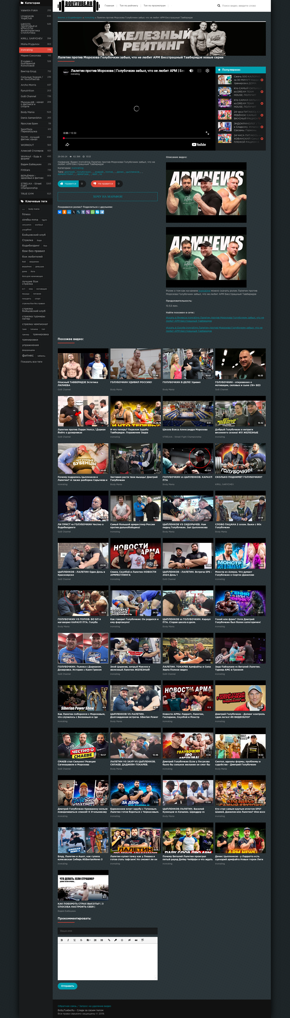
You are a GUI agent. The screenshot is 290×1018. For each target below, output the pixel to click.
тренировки (30, 340)
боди (39, 240)
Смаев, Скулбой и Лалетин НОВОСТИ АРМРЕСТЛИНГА (133, 573)
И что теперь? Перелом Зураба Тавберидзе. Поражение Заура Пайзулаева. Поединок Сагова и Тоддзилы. (130, 431)
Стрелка (27, 240)
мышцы (25, 294)
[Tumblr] (83, 212)
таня (24, 329)
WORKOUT (27, 145)
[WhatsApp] (93, 212)
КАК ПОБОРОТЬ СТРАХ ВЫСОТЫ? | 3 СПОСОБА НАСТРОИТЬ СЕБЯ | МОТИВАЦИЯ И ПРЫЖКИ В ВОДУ (81, 905)
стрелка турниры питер (33, 317)
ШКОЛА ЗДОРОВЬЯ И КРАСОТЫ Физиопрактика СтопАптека (30, 28)
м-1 (23, 289)
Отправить (67, 986)
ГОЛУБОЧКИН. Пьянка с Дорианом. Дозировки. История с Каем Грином (80, 668)
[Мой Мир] (69, 212)
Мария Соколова (31, 56)
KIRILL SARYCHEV (32, 39)
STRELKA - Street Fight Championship (31, 186)
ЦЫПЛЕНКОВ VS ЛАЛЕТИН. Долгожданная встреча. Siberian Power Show (134, 716)
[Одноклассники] (64, 212)
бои (45, 246)
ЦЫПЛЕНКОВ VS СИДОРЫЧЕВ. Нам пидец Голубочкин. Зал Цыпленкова (185, 526)
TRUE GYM (27, 194)
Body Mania (27, 112)
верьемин (34, 262)
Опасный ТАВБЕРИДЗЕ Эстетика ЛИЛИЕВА (78, 383)
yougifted (26, 230)
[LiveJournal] (79, 212)
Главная (109, 6)
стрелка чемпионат (35, 324)
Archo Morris (28, 85)
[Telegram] (102, 212)
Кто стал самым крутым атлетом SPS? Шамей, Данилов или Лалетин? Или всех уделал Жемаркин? (240, 811)
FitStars (25, 170)
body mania (34, 209)
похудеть (26, 299)
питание (37, 294)
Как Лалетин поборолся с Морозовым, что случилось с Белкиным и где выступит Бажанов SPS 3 (81, 716)
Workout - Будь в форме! (31, 158)
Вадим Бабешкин (31, 164)
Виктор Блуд (28, 71)
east (94, 174)
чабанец (41, 356)
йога (33, 271)
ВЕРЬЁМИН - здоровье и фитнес (32, 177)
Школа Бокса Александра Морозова (185, 430)
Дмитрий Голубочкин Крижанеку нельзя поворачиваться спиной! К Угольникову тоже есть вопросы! (83, 811)
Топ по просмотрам (154, 6)
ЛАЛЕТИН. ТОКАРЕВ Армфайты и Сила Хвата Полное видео (187, 668)
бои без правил (33, 251)
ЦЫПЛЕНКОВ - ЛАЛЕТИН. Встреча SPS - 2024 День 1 (187, 573)
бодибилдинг (31, 246)
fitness (26, 214)
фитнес (28, 355)
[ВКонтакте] (60, 212)
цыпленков (132, 172)
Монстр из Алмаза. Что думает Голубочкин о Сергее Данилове (234, 573)
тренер (25, 335)
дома (24, 271)
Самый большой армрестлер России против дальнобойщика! (132, 526)
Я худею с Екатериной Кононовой (28, 63)
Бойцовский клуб (34, 235)
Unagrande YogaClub (27, 17)
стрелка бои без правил (33, 303)
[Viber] (88, 212)
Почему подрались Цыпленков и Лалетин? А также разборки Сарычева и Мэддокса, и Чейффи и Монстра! (82, 479)
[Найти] (218, 6)
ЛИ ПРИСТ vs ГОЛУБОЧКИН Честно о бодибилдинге (81, 526)
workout (39, 225)
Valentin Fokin (29, 11)
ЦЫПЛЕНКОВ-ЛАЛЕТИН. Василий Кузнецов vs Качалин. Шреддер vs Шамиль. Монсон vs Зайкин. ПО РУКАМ (187, 811)
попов (109, 172)
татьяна (34, 329)
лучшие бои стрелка (30, 282)
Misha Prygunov (30, 44)
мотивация (41, 289)
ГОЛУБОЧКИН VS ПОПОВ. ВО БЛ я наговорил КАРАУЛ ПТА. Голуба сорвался (79, 621)
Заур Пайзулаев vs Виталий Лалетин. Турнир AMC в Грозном (237, 668)
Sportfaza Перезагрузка (29, 130)
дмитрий (69, 172)
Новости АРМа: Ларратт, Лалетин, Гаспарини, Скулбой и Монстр (183, 715)
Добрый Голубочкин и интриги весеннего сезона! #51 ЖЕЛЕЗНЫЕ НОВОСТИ (236, 431)
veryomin (26, 225)
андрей (99, 172)
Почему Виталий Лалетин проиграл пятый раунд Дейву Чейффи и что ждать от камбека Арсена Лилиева (188, 858)
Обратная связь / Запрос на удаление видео (84, 1006)
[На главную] (79, 6)
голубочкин (84, 172)
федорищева (28, 350)
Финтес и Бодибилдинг (70, 18)
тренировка (41, 334)
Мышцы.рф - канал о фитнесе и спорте (32, 104)
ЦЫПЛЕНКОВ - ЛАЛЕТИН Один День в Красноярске (81, 573)
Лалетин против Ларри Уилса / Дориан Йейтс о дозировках (82, 431)
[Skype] (97, 212)
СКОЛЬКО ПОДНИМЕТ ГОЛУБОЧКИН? (238, 477)
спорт (37, 299)
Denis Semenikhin (31, 118)
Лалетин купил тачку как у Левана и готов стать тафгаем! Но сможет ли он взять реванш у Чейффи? (133, 858)
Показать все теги (31, 362)
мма (31, 289)
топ (43, 329)
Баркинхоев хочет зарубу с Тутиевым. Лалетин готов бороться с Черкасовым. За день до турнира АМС (134, 811)
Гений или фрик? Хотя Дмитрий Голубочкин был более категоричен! (238, 620)
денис (120, 172)
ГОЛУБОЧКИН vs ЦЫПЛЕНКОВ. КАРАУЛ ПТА (187, 478)
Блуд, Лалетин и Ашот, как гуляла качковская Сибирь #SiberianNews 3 (80, 858)
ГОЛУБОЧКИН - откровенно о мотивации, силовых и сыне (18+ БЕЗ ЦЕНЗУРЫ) (237, 384)
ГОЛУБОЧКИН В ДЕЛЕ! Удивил (182, 382)
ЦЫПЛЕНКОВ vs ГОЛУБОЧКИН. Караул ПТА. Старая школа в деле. (187, 620)
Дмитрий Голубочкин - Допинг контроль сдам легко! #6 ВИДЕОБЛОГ (240, 715)
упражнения (30, 345)
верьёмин (27, 267)
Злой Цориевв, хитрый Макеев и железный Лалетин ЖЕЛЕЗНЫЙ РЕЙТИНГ (130, 668)
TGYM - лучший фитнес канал (30, 138)
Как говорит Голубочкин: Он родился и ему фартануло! (134, 620)
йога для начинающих (32, 276)
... (23, 208)
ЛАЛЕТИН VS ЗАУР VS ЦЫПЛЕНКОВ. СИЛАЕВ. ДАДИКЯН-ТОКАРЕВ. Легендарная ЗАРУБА (133, 763)
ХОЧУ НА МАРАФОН (107, 196)
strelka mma (30, 220)
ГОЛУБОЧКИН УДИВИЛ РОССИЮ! (131, 382)
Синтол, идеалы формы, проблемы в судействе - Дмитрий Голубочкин (237, 763)
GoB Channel (28, 97)
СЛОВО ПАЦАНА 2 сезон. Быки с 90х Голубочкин (238, 526)
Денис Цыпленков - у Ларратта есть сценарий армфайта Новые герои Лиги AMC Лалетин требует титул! (239, 858)
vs (100, 174)
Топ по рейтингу (129, 6)
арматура (82, 174)
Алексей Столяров (32, 151)
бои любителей (32, 257)
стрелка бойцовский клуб (33, 310)
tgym (44, 220)
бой (24, 262)
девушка (39, 267)
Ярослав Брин (29, 124)
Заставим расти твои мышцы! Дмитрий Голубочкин (134, 478)
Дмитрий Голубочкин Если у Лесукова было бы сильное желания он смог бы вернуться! (186, 763)
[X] (74, 212)
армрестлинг (65, 174)
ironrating (27, 50)
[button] (61, 940)
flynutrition (27, 91)
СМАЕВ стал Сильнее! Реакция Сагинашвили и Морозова (77, 763)
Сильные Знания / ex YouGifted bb (32, 78)
